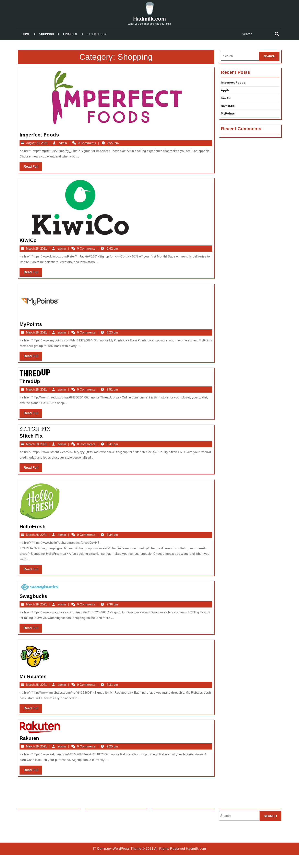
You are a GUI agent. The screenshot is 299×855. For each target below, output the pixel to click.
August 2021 (94, 814)
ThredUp (30, 381)
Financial (70, 34)
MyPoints (31, 324)
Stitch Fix (31, 436)
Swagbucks (33, 596)
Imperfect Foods (39, 135)
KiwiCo (28, 240)
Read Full (33, 168)
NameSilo (228, 105)
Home (26, 34)
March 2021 (93, 821)
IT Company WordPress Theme (117, 848)
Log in (156, 814)
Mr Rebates (33, 676)
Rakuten (29, 738)
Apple (225, 90)
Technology (97, 34)
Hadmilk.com (149, 19)
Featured (24, 814)
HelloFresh (33, 526)
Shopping (46, 34)
